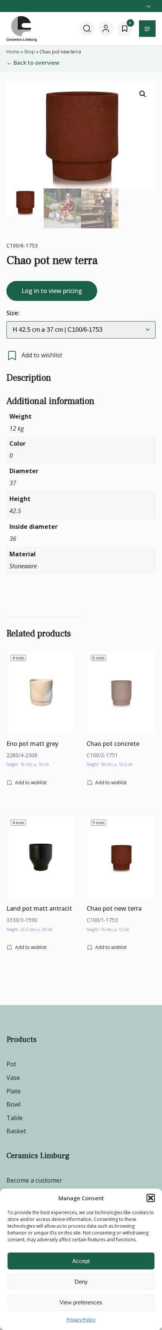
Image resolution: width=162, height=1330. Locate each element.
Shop (29, 52)
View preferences (81, 1302)
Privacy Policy (81, 1319)
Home (13, 52)
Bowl (13, 1104)
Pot (11, 1064)
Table (14, 1118)
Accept (81, 1261)
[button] (150, 1198)
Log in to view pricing (51, 291)
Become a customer (34, 1180)
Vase (13, 1077)
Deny (81, 1281)
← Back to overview (33, 62)
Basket (16, 1131)
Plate (13, 1091)
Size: (13, 313)
